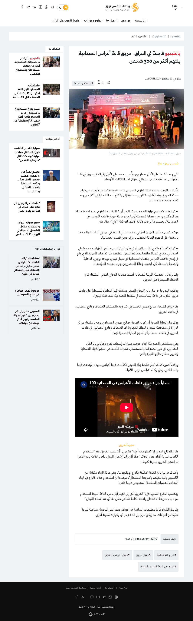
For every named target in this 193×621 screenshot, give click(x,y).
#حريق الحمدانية (166, 555)
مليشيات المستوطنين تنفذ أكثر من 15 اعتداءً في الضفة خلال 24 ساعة (26, 91)
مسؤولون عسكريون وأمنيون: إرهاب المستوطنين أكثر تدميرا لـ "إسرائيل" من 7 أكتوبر (26, 117)
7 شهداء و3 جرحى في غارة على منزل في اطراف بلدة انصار (26, 207)
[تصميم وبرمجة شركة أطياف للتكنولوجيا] (97, 614)
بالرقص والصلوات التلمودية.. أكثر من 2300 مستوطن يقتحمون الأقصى (27, 66)
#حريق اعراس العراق (117, 555)
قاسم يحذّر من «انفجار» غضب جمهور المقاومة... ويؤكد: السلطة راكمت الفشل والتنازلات (28, 181)
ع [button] (102, 81)
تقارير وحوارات (93, 20)
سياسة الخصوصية (76, 588)
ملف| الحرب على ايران (66, 20)
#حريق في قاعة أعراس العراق (158, 566)
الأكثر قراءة (53, 139)
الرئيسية (140, 20)
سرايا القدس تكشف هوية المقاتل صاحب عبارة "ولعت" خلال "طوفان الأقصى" (27, 154)
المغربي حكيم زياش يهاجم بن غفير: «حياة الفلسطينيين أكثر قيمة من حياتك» (26, 317)
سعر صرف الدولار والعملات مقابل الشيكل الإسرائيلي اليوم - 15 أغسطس (28, 228)
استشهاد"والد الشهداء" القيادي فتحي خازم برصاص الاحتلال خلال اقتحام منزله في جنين (27, 266)
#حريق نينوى (143, 555)
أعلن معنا (95, 588)
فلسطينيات (159, 36)
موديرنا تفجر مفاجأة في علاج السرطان (27, 292)
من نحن (126, 20)
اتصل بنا (111, 20)
